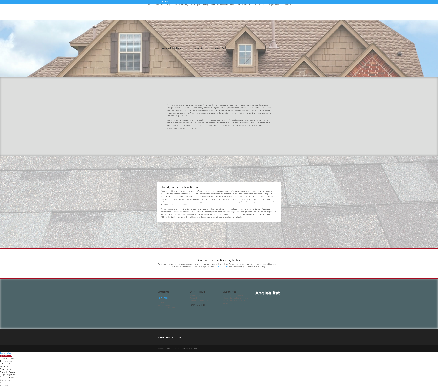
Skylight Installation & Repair (248, 5)
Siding (205, 5)
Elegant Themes (173, 348)
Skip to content (5, 353)
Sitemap (178, 337)
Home (149, 5)
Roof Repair (195, 5)
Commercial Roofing (180, 5)
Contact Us (286, 5)
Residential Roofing (162, 5)
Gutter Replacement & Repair (222, 5)
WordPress (195, 348)
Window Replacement (271, 5)
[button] (6, 356)
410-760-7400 (163, 2)
